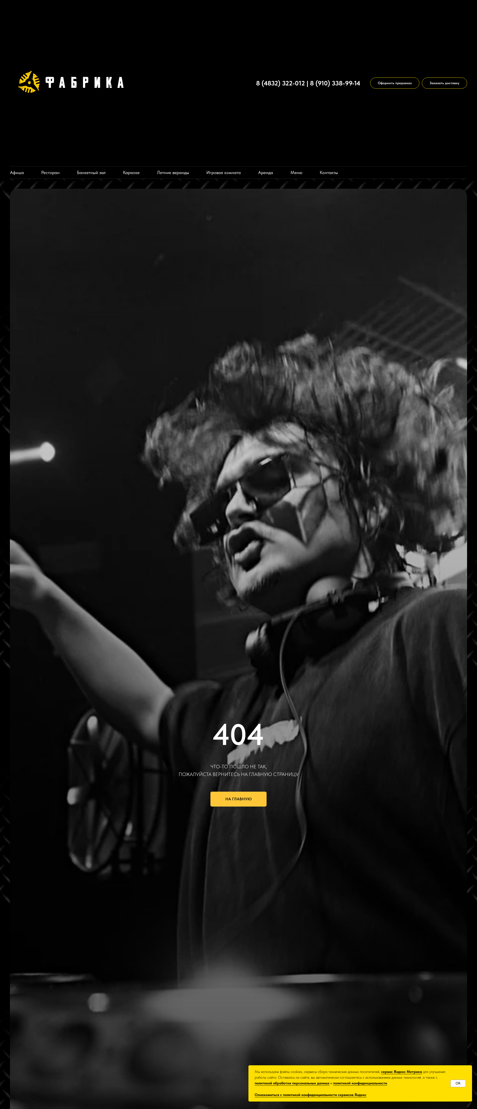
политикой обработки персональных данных (292, 1083)
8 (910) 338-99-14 (335, 83)
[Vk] (244, 83)
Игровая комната (223, 172)
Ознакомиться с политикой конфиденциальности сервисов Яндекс (310, 1095)
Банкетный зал (91, 172)
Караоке (131, 172)
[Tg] (235, 83)
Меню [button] (296, 172)
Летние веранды (173, 172)
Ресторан (50, 172)
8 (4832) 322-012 (280, 83)
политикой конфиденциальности (360, 1083)
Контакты (329, 172)
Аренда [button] (265, 172)
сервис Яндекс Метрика (401, 1072)
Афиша (17, 172)
